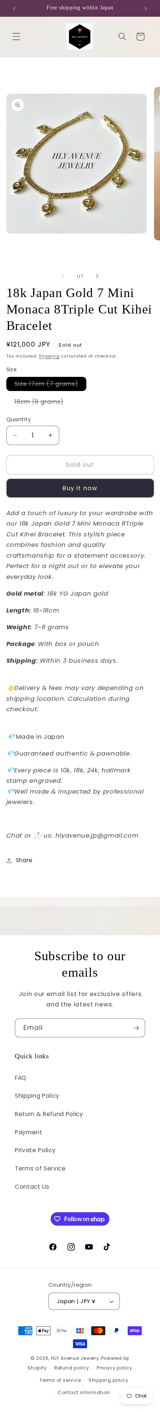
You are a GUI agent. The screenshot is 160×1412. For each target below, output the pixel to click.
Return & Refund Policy (49, 1114)
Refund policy (71, 1368)
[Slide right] (97, 276)
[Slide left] (63, 276)
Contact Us (32, 1187)
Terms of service (60, 1380)
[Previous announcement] (14, 8)
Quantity (18, 419)
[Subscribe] (136, 1028)
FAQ (20, 1078)
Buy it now (80, 488)
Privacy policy (114, 1368)
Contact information (84, 1392)
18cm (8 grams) (43, 403)
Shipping (49, 356)
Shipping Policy (37, 1096)
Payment (28, 1132)
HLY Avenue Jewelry (76, 1358)
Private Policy (35, 1150)
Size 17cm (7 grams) (51, 385)
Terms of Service (40, 1168)
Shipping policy (108, 1380)
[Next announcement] (146, 8)
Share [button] (24, 860)
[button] (16, 36)
